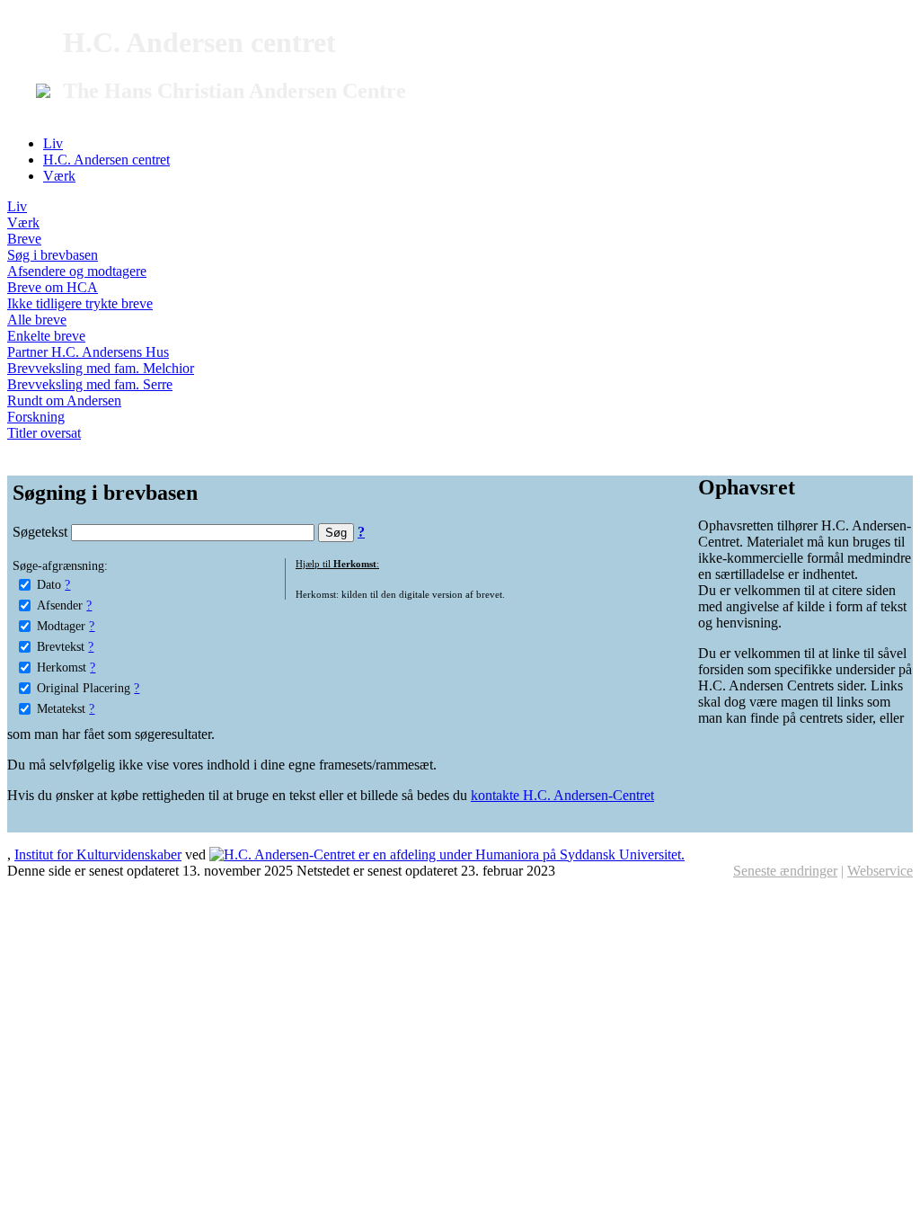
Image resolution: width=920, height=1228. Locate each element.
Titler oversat (44, 432)
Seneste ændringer (785, 870)
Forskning (36, 416)
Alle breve (36, 319)
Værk (59, 175)
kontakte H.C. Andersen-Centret (562, 795)
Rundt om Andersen (64, 400)
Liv (53, 143)
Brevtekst (60, 646)
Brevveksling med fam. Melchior (100, 368)
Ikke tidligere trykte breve (80, 303)
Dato (49, 584)
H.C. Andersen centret (106, 159)
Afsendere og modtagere (76, 271)
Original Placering (83, 688)
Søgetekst (42, 531)
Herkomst (61, 667)
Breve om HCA (52, 287)
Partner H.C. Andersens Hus (88, 352)
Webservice (880, 870)
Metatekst (61, 708)
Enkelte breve (46, 335)
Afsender (60, 605)
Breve (24, 238)
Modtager (61, 625)
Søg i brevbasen (52, 255)
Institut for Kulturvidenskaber (97, 854)
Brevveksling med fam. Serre (89, 384)
